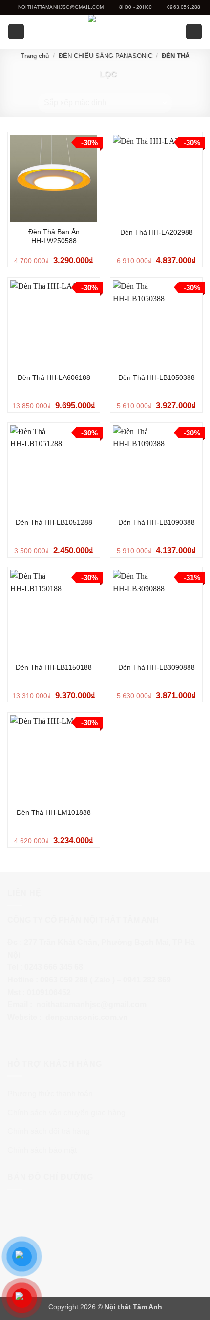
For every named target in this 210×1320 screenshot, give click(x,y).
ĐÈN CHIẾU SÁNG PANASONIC (105, 55)
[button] (16, 32)
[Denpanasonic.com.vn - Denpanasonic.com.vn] (105, 32)
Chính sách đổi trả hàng (48, 1131)
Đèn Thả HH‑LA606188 (54, 377)
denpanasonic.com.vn (86, 1017)
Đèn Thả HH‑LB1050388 (156, 377)
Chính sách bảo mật (42, 1150)
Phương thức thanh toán (50, 1094)
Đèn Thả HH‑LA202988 (156, 232)
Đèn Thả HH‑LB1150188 (54, 667)
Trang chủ (35, 55)
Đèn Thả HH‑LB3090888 (156, 667)
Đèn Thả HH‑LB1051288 (54, 522)
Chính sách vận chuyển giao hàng (66, 1113)
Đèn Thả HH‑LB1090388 (156, 522)
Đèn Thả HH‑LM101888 (54, 812)
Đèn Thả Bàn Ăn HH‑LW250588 (54, 236)
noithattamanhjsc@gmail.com (91, 1004)
